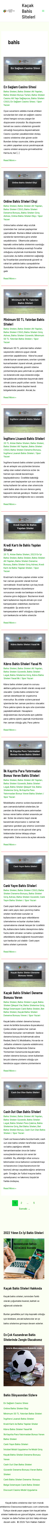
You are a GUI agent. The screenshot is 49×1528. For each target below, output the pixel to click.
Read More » (10, 160)
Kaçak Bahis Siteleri (28, 10)
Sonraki (24, 1208)
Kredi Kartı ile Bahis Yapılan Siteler (21, 1424)
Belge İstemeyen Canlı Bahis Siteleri (22, 1008)
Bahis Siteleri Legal (27, 1002)
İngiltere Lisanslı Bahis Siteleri (24, 438)
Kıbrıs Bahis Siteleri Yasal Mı (23, 664)
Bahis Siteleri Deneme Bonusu (25, 449)
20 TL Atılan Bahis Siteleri (17, 443)
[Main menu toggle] (43, 11)
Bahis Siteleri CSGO (13, 209)
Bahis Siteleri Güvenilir (22, 335)
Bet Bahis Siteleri (27, 1126)
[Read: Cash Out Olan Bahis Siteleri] (24, 1093)
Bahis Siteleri (10, 91)
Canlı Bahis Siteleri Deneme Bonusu (22, 1479)
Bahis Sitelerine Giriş (20, 675)
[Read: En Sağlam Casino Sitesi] (24, 68)
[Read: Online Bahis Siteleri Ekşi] (24, 183)
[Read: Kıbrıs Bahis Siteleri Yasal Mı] (24, 645)
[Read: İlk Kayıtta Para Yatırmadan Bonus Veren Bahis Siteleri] (24, 752)
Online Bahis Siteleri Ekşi (20, 201)
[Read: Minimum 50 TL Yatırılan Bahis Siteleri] (24, 301)
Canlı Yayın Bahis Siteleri (20, 885)
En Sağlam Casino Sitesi (20, 87)
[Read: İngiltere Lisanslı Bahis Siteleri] (24, 420)
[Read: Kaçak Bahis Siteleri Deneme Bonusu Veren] (24, 974)
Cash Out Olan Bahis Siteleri (22, 1112)
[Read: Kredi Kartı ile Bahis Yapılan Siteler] (24, 527)
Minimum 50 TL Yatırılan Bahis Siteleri (23, 1413)
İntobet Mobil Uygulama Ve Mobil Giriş (23, 1449)
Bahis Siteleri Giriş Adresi (25, 564)
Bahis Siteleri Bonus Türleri (17, 95)
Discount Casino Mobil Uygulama (20, 1490)
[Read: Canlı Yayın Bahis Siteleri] (24, 867)
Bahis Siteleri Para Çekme (23, 1123)
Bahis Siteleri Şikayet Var (22, 787)
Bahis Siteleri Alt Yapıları (30, 91)
